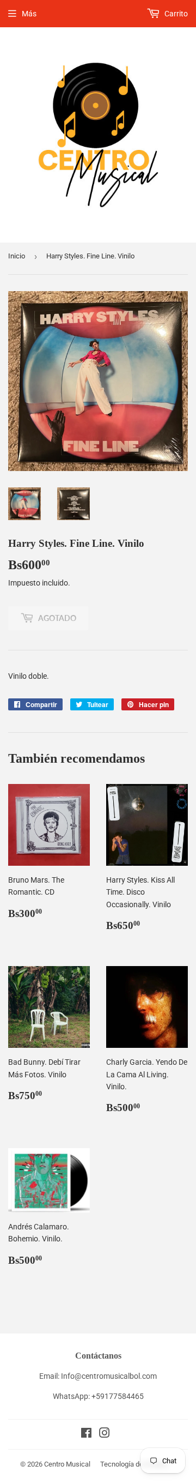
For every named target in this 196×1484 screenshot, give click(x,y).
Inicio (16, 256)
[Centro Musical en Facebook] (86, 1434)
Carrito (175, 13)
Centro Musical (67, 1464)
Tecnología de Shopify (134, 1464)
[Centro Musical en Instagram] (104, 1434)
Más (29, 13)
